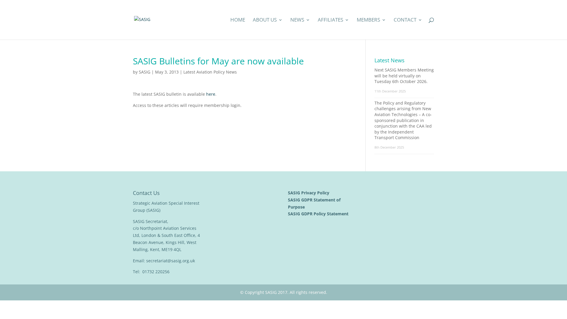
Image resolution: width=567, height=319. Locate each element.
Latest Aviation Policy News (210, 72)
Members (368, 20)
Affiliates (330, 20)
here (210, 94)
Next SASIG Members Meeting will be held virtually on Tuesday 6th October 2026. (404, 75)
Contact (405, 20)
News (297, 20)
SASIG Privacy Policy (309, 193)
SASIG (144, 72)
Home (237, 20)
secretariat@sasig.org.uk (170, 260)
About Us (265, 20)
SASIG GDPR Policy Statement (319, 214)
